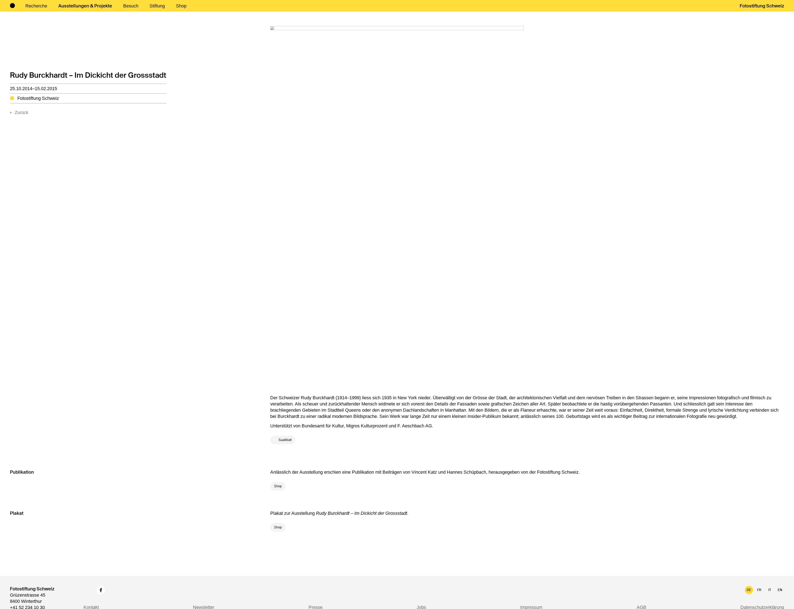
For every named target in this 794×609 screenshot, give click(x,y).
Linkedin (114, 590)
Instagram (88, 590)
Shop (181, 5)
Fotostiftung (762, 6)
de (749, 590)
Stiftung (157, 5)
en (780, 590)
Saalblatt (285, 440)
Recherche (36, 5)
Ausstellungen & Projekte (85, 6)
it (769, 590)
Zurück (21, 112)
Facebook (101, 590)
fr (759, 590)
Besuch (130, 5)
